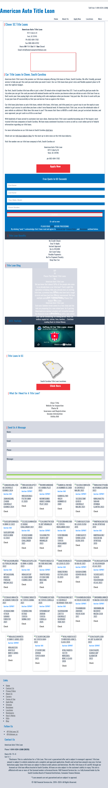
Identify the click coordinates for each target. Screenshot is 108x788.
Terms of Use (60, 229)
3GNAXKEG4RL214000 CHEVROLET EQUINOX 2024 (9, 502)
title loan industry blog (23, 135)
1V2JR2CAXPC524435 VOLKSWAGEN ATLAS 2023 (99, 578)
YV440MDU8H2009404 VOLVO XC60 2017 (81, 612)
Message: (10, 459)
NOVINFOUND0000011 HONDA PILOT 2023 (45, 501)
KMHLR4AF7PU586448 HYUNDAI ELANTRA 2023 (99, 502)
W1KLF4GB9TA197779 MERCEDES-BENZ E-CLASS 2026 (67, 655)
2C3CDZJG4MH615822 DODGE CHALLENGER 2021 (27, 539)
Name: (9, 431)
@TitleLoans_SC (13, 731)
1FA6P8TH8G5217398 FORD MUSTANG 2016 (45, 578)
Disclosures (10, 712)
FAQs (7, 718)
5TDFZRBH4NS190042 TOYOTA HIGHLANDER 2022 (63, 540)
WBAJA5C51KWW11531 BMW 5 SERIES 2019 (13, 651)
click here (49, 130)
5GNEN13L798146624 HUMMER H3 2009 (63, 499)
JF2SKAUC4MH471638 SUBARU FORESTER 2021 (9, 616)
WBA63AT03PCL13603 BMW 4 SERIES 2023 (27, 577)
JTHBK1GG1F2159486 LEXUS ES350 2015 (81, 538)
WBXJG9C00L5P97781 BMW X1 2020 (27, 498)
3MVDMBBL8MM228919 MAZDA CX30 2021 (99, 612)
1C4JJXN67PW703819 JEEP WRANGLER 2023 (45, 539)
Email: (9, 440)
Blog (7, 721)
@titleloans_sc (12, 734)
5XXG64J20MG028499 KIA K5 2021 (81, 574)
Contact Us (10, 688)
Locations (9, 710)
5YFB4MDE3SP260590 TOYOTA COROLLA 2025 (45, 616)
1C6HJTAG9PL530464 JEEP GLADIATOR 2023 (94, 654)
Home (8, 685)
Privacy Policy (71, 229)
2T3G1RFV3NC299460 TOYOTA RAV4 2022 (40, 654)
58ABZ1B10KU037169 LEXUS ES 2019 (63, 574)
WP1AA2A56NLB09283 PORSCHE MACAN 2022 (9, 578)
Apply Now (9, 702)
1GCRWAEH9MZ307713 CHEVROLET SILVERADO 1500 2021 (63, 616)
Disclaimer (83, 229)
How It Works (10, 715)
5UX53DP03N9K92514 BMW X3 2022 (9, 535)
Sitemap (9, 704)
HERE (52, 226)
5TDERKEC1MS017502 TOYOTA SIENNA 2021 (27, 614)
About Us (9, 693)
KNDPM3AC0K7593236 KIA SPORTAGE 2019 (99, 539)
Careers (8, 696)
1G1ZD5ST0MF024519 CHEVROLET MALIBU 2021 (81, 502)
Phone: (9, 450)
